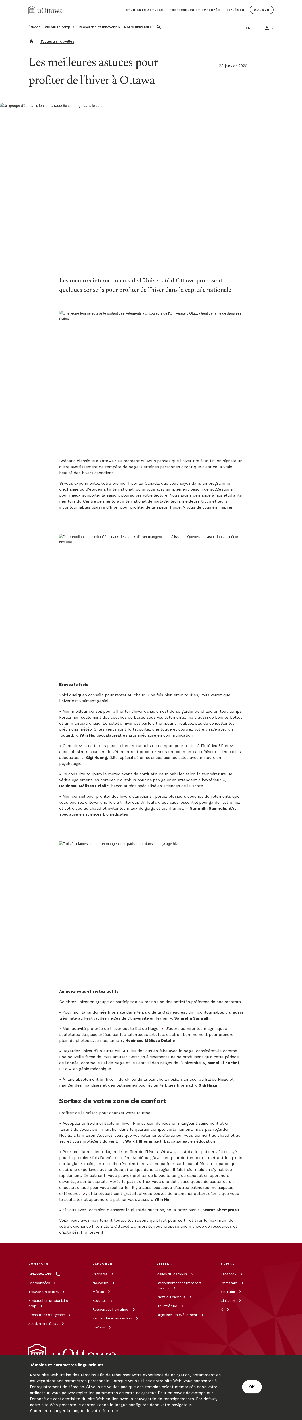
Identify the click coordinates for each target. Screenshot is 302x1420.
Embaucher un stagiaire (48, 1303)
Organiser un (177, 1315)
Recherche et (112, 1318)
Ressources (46, 1315)
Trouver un (43, 1292)
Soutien (43, 1323)
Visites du (172, 1274)
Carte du (171, 1297)
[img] (45, 10)
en (248, 27)
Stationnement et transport (179, 1285)
